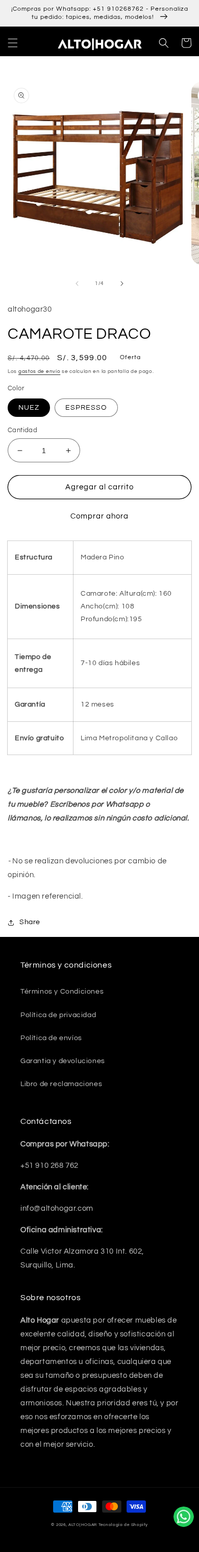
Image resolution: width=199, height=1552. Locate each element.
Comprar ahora (99, 516)
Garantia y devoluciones (62, 1061)
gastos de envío (39, 371)
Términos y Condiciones (62, 991)
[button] (13, 43)
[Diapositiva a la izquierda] (77, 283)
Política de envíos (51, 1038)
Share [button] (29, 922)
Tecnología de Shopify (123, 1524)
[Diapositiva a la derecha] (122, 283)
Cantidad (22, 430)
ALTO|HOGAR (82, 1524)
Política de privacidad (58, 1015)
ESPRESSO (86, 407)
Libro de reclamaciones (61, 1084)
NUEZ (28, 407)
